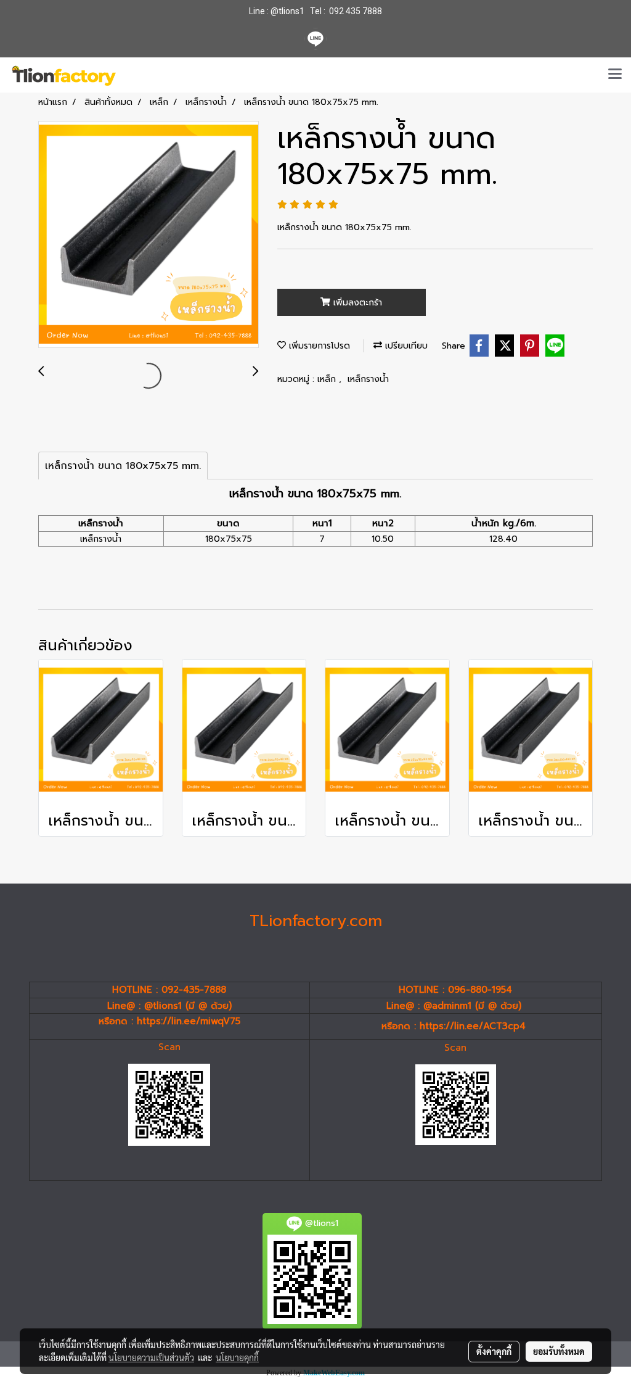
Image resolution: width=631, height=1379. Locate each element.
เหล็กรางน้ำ (368, 379)
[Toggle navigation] (615, 74)
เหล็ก (328, 379)
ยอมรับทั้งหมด (559, 1351)
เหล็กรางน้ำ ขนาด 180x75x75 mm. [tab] (123, 465)
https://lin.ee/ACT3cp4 (473, 1026)
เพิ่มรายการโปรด (318, 345)
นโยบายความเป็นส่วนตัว (151, 1357)
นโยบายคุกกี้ (237, 1357)
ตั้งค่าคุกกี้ (493, 1351)
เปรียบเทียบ (405, 345)
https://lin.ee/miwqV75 (188, 1021)
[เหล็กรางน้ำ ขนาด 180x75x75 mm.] (148, 235)
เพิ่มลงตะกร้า (356, 302)
